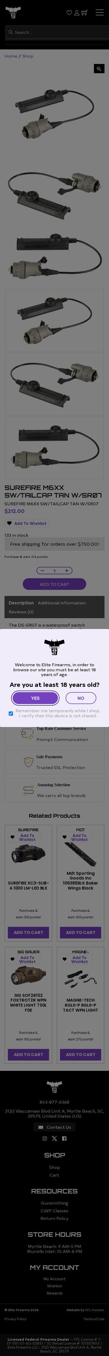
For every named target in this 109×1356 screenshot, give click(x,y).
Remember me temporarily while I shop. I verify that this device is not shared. (58, 713)
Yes (35, 698)
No (81, 698)
